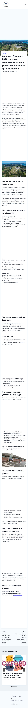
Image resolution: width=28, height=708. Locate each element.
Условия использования (15, 703)
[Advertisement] (14, 25)
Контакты (14, 696)
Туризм (4, 53)
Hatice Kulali (6, 71)
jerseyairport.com (17, 595)
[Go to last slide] (4, 670)
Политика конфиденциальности (17, 699)
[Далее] (24, 670)
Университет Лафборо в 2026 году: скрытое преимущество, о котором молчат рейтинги (6, 637)
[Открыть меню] (25, 5)
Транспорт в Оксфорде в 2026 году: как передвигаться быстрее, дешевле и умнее (13, 675)
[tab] (11, 686)
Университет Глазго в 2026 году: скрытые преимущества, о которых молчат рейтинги (21, 637)
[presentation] (14, 663)
